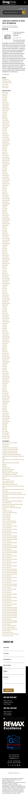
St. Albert (4, 509)
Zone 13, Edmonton (6, 557)
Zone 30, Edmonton (6, 602)
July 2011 (4, 384)
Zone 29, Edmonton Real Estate (9, 600)
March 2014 (5, 331)
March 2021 (5, 193)
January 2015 (5, 316)
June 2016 (4, 288)
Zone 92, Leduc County (7, 635)
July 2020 (4, 207)
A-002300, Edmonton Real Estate (10, 447)
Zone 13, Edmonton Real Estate (9, 559)
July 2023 (4, 147)
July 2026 (4, 95)
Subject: (5, 671)
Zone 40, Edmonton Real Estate (9, 609)
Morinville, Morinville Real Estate (9, 484)
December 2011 (6, 376)
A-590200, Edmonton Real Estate (10, 452)
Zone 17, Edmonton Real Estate (9, 570)
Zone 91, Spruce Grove (7, 632)
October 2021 (5, 182)
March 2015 (5, 313)
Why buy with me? (8, 700)
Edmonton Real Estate (7, 471)
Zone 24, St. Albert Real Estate (9, 589)
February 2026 (5, 104)
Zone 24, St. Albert (6, 587)
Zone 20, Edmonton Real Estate (9, 577)
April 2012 (4, 370)
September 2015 (6, 303)
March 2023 (5, 153)
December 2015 (6, 298)
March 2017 (5, 273)
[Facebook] (8, 765)
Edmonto (4, 464)
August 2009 (5, 423)
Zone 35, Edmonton (6, 605)
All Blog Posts (5, 79)
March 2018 (5, 253)
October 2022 (5, 162)
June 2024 (4, 130)
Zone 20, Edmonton (6, 575)
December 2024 (6, 122)
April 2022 (4, 172)
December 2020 (6, 198)
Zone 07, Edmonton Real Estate (9, 542)
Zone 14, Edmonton (6, 560)
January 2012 (5, 374)
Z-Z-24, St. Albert (6, 519)
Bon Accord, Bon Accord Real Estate (10, 462)
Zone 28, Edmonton (6, 595)
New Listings (5, 84)
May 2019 (4, 230)
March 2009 (5, 431)
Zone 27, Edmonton (6, 592)
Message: (5, 677)
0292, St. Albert (5, 444)
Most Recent (5, 92)
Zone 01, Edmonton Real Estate (12, 27)
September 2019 (6, 223)
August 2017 (5, 265)
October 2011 (5, 379)
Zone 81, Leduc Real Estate (8, 627)
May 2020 (4, 210)
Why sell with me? (8, 711)
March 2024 (5, 133)
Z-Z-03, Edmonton (6, 516)
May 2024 (4, 132)
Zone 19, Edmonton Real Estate (9, 574)
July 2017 (4, 266)
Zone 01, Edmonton (6, 524)
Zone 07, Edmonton (6, 541)
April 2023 (4, 152)
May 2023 (4, 150)
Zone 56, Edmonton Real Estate (9, 615)
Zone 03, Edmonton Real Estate (9, 532)
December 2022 (6, 158)
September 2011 (6, 381)
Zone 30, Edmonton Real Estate (9, 604)
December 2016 (6, 278)
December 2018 (6, 238)
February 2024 (5, 135)
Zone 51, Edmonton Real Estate (9, 610)
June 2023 (4, 148)
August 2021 (5, 185)
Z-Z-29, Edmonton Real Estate (9, 522)
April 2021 (4, 192)
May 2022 (4, 170)
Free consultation (8, 714)
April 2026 (4, 100)
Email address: (7, 659)
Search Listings (7, 704)
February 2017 (5, 275)
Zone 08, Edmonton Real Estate (9, 546)
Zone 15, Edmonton (6, 564)
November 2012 (6, 358)
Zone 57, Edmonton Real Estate (9, 617)
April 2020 (4, 212)
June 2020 (4, 208)
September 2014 (6, 321)
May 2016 (4, 290)
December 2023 (6, 138)
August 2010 (5, 403)
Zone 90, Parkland (6, 630)
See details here (17, 37)
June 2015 (4, 308)
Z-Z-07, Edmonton (6, 517)
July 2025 (4, 112)
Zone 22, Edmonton (6, 582)
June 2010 (4, 406)
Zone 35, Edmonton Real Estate (9, 607)
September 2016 (6, 283)
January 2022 (5, 177)
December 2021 (6, 178)
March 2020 (5, 213)
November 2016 (6, 280)
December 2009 (6, 416)
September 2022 (6, 163)
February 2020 (5, 215)
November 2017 (6, 260)
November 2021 (6, 180)
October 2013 (5, 340)
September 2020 (6, 203)
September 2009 (6, 421)
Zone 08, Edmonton (6, 544)
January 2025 (5, 120)
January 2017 (5, 276)
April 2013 (4, 350)
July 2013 (4, 345)
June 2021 (4, 188)
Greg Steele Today (6, 81)
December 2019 (6, 218)
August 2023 (5, 145)
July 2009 (4, 424)
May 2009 (4, 428)
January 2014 (5, 335)
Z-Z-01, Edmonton (6, 514)
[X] (11, 765)
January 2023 (5, 157)
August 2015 (5, 305)
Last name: (6, 653)
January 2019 (5, 237)
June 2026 (4, 97)
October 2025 (5, 107)
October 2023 (5, 142)
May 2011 (4, 388)
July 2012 (4, 365)
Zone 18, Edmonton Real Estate (9, 572)
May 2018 (4, 250)
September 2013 (6, 341)
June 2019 (4, 228)
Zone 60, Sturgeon (6, 624)
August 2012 (5, 363)
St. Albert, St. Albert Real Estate (9, 512)
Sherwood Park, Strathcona (8, 506)
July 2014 (4, 325)
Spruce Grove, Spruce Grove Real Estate (11, 507)
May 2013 (4, 348)
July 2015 (4, 306)
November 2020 (6, 200)
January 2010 (5, 414)
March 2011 (5, 391)
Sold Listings (5, 87)
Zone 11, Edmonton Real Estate (9, 552)
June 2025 (4, 114)
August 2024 (5, 127)
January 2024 (5, 137)
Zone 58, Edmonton (6, 619)
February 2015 (5, 315)
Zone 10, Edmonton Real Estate (9, 551)
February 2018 (5, 255)
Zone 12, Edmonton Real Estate (9, 555)
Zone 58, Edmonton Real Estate (9, 620)
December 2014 (6, 318)
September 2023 (6, 143)
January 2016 (5, 296)
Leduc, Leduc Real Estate (8, 481)
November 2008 (6, 438)
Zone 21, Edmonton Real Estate (9, 580)
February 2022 (5, 175)
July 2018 (4, 247)
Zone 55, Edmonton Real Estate (9, 614)
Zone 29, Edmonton (6, 599)
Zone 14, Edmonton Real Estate (9, 562)
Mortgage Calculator (8, 702)
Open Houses (5, 86)
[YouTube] (17, 765)
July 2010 (4, 404)
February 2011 (5, 393)
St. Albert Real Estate (7, 511)
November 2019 (6, 220)
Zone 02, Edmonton (6, 527)
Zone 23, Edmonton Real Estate (9, 585)
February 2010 (5, 413)
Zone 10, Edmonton (6, 549)
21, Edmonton (5, 446)
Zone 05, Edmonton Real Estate (9, 537)
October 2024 (5, 124)
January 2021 (5, 197)
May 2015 (4, 310)
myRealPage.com (16, 773)
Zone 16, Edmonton (6, 567)
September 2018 (6, 243)
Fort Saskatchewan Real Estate (9, 474)
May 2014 (4, 328)
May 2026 (4, 99)
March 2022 (5, 173)
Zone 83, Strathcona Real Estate (9, 629)
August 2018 (5, 245)
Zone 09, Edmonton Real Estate (9, 547)
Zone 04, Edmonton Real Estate (9, 536)
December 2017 (6, 258)
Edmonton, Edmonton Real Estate (10, 472)
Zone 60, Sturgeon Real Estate (9, 625)
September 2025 (6, 109)
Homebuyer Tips (6, 479)
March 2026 (5, 102)
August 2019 (5, 225)
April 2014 (4, 330)
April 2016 (4, 291)
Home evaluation (7, 713)
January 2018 (5, 256)
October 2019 (5, 222)
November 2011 (6, 378)
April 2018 (4, 251)
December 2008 (6, 436)
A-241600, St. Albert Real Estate (9, 451)
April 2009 (4, 429)
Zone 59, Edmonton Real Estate (9, 622)
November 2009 (6, 418)
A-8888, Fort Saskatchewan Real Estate (11, 454)
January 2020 (5, 217)
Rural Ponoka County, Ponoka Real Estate (12, 492)
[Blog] (20, 765)
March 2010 (5, 411)
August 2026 (5, 94)
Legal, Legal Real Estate (8, 482)
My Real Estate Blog (7, 82)
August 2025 (5, 110)
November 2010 (6, 398)
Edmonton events (6, 467)
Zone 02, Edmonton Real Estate (9, 529)
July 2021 (4, 187)
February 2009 (5, 433)
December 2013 (6, 336)
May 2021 (4, 190)
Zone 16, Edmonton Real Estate (9, 569)
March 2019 (5, 233)
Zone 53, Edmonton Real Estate (9, 612)
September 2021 (6, 183)
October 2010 (5, 399)
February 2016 (5, 295)
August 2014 (5, 323)
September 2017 (6, 263)
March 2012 (5, 371)
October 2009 (5, 419)
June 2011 (4, 386)
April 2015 (4, 311)
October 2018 (5, 242)
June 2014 (4, 326)
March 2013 (5, 351)
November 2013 (6, 338)
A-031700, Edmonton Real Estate (10, 449)
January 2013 (5, 355)
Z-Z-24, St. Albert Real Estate (9, 521)
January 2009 (5, 434)
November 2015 (6, 300)
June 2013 (4, 346)
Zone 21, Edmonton (6, 579)
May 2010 (4, 408)
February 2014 (5, 333)
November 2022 (6, 160)
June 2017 (4, 268)
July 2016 (4, 286)
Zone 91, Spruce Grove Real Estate (10, 634)
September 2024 (6, 125)
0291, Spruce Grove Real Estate (9, 442)
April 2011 (4, 389)
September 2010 (6, 401)
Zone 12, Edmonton (6, 554)
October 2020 (5, 202)
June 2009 (4, 426)
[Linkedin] (15, 765)
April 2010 (4, 409)
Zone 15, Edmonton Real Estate (9, 565)
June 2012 (4, 366)
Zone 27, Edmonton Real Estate (9, 594)
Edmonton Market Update (8, 469)
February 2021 (5, 195)
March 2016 (5, 293)
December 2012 (6, 356)
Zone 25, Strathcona (7, 590)
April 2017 (4, 271)
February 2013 (5, 353)
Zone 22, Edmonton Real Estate (9, 584)
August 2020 (5, 205)
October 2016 (5, 281)
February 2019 (5, 235)
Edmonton (4, 466)
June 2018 (4, 248)
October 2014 (5, 320)
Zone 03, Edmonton (6, 531)
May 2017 (4, 270)
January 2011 (5, 394)
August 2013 (5, 343)
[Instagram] (13, 765)
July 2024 (4, 128)
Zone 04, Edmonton (6, 534)
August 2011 (5, 383)
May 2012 (4, 368)
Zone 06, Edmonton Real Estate (9, 539)
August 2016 (5, 285)
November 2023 (6, 140)
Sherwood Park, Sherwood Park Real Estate (12, 504)
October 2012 (5, 360)
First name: (6, 647)
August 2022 (5, 165)
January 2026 (5, 105)
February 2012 (5, 373)
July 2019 (4, 227)
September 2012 (6, 361)
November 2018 (6, 240)
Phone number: (7, 665)
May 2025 (4, 115)
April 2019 (4, 232)
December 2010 (6, 396)
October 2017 (5, 261)
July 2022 (4, 167)
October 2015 (5, 301)
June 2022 (4, 168)
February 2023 (5, 155)
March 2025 (5, 119)
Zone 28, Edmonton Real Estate (9, 597)
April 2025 (4, 117)
